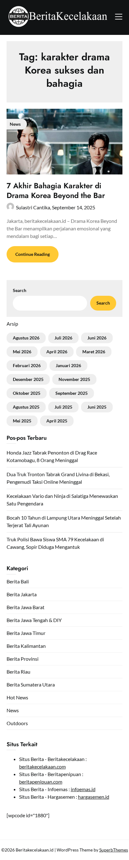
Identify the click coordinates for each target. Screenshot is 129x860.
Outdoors (17, 723)
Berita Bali (18, 581)
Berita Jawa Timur (26, 633)
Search (19, 290)
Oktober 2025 (26, 393)
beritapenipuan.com (40, 782)
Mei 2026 (22, 351)
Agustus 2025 (26, 407)
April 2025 (56, 420)
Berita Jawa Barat (25, 607)
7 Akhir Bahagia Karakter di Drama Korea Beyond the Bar (56, 190)
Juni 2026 (96, 337)
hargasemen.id (93, 797)
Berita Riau (18, 672)
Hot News (17, 697)
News (13, 710)
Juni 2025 (96, 407)
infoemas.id (83, 789)
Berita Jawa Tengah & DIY (34, 620)
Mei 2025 (22, 420)
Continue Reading (32, 254)
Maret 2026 (93, 351)
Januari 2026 (68, 365)
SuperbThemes (113, 849)
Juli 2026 (63, 337)
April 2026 (56, 351)
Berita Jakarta (22, 594)
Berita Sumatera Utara (31, 684)
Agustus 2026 (26, 337)
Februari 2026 (27, 365)
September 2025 (71, 393)
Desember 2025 (28, 379)
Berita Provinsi (23, 659)
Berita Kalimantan (26, 646)
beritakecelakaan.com (42, 766)
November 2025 (74, 379)
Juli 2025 (63, 407)
